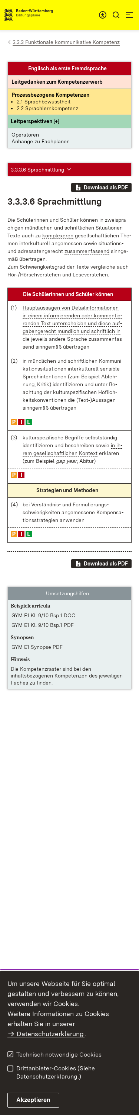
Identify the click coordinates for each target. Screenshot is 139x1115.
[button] (35, 121)
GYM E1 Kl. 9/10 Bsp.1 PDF (42, 625)
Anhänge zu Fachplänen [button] (40, 141)
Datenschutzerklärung (50, 1034)
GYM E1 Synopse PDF (37, 647)
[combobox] (103, 15)
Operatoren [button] (25, 135)
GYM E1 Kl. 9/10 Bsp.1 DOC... (45, 615)
